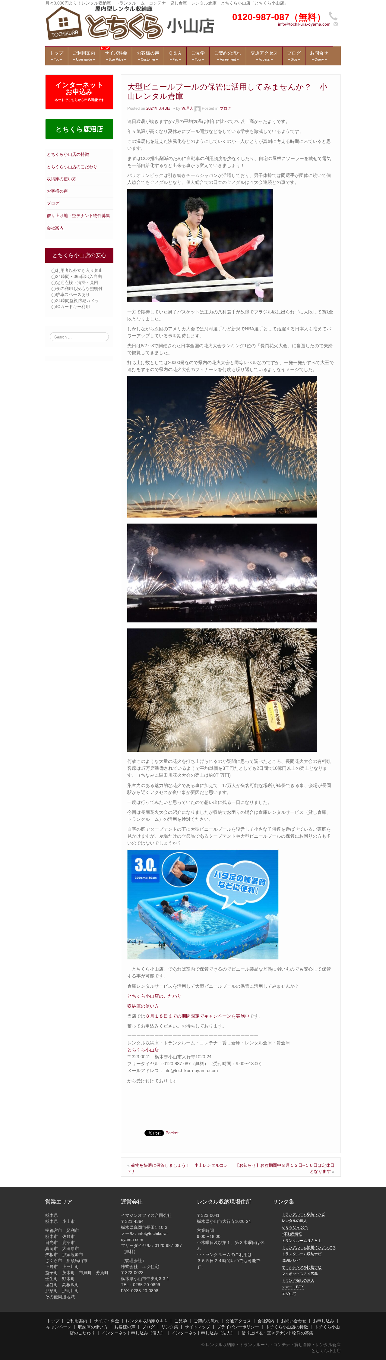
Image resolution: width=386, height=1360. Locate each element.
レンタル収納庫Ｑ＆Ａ (147, 1320)
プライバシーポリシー (238, 1326)
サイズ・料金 (106, 1320)
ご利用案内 (76, 1320)
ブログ (53, 203)
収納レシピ (291, 1260)
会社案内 (55, 227)
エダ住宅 (289, 1294)
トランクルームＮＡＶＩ (301, 1241)
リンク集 (169, 1326)
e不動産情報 (292, 1234)
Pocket (172, 1132)
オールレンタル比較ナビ (301, 1267)
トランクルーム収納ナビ (301, 1254)
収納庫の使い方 (61, 178)
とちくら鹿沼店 (79, 129)
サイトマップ (197, 1326)
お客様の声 (57, 191)
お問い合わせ (293, 1320)
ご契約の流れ (206, 1320)
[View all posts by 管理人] (198, 108)
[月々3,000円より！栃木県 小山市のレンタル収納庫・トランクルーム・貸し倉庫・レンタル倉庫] (129, 22)
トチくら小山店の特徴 (287, 1326)
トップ (53, 1320)
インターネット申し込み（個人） (133, 1332)
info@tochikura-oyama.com (304, 24)
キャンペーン (58, 1326)
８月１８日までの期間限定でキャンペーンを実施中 (197, 1015)
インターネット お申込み (79, 91)
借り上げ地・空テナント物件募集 (78, 215)
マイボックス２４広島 (300, 1274)
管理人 (187, 108)
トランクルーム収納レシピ (303, 1214)
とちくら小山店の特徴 (68, 154)
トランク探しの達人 (298, 1280)
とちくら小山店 (143, 1049)
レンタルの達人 (294, 1221)
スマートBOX (293, 1287)
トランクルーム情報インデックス (309, 1247)
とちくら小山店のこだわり (72, 166)
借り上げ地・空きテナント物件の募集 (277, 1332)
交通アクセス (238, 1320)
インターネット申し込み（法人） (203, 1332)
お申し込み (323, 1320)
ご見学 (180, 1320)
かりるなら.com (295, 1227)
